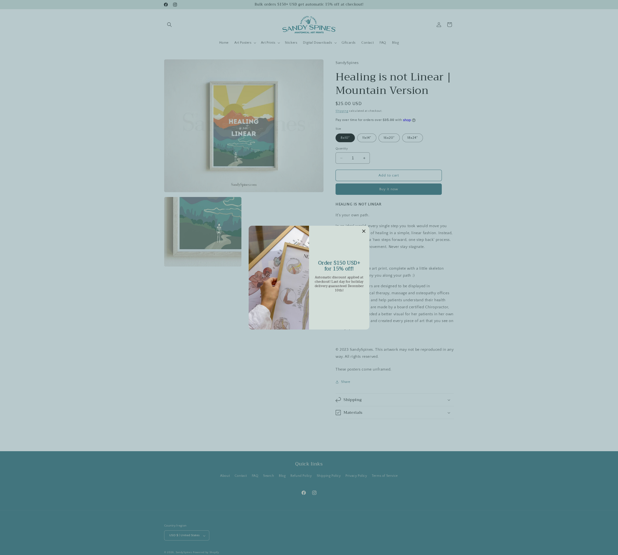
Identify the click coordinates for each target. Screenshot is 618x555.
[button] (364, 231)
